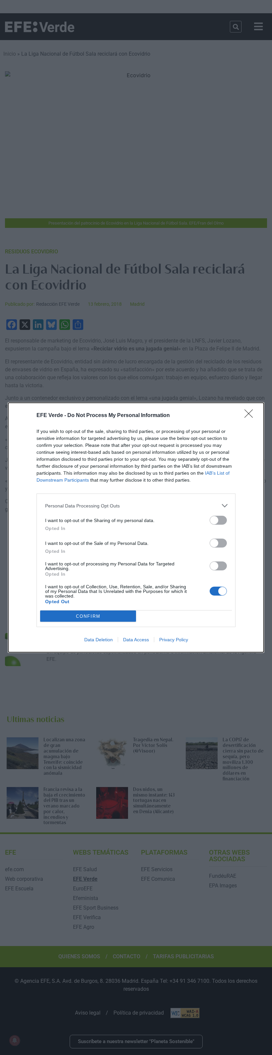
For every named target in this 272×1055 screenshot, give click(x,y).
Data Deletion (98, 639)
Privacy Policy (173, 639)
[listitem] (136, 505)
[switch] (218, 520)
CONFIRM (88, 616)
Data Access (136, 639)
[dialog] (136, 527)
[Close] (250, 415)
